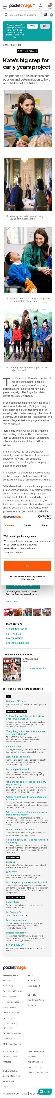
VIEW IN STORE (37, 668)
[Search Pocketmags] (6, 15)
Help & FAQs (33, 980)
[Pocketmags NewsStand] (20, 6)
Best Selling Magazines (13, 991)
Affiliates (7, 1062)
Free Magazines (10, 996)
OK (27, 566)
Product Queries (10, 1056)
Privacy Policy (9, 1018)
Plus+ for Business (11, 1012)
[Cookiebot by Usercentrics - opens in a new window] (38, 517)
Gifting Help (33, 1005)
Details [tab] (27, 525)
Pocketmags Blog (11, 1002)
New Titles (8, 986)
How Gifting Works (36, 1000)
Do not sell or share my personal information (27, 577)
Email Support (34, 986)
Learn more (12, 601)
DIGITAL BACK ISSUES (17, 643)
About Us (32, 1056)
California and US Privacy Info (10, 1025)
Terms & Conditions (12, 1033)
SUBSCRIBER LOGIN (16, 629)
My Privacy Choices (12, 1044)
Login (5, 1086)
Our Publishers (9, 1007)
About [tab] (45, 525)
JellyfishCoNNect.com (38, 1072)
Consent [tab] (10, 525)
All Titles (7, 980)
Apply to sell (8, 1081)
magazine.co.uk (35, 1067)
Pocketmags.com (35, 1062)
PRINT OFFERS (13, 633)
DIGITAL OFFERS (14, 638)
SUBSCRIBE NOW (22, 585)
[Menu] (5, 5)
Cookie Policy (9, 1038)
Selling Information (11, 1076)
